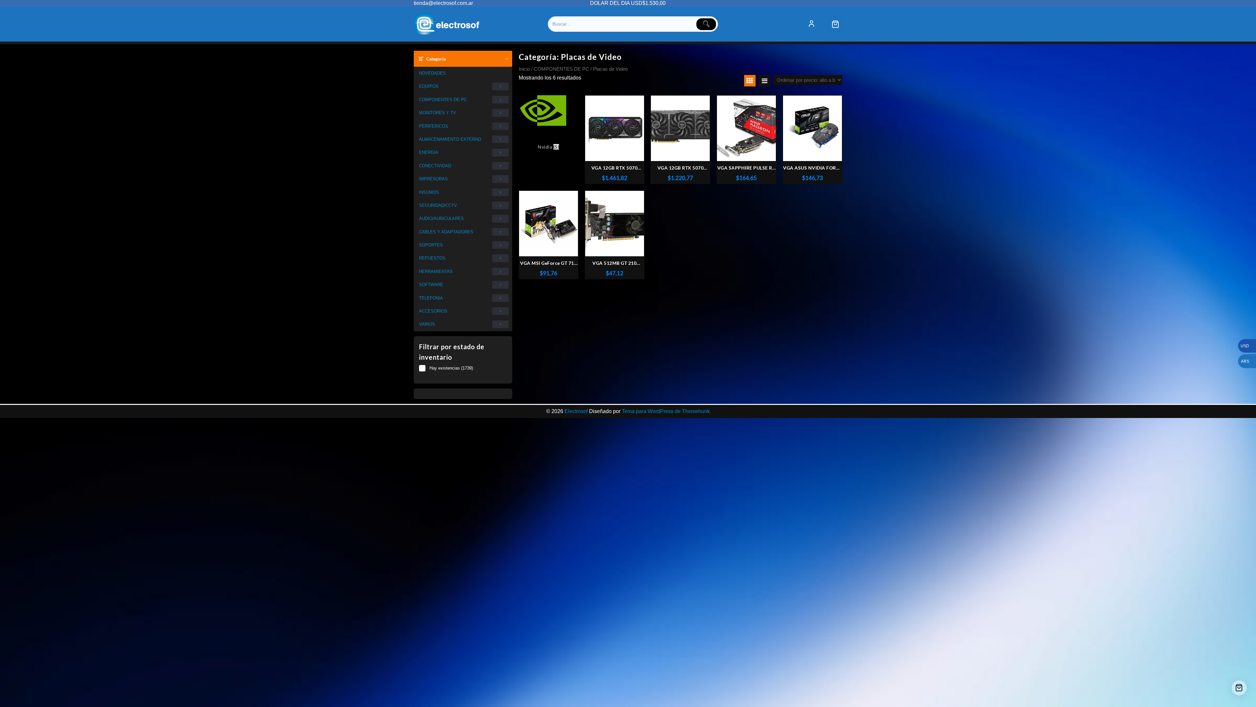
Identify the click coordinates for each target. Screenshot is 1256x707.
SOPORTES (431, 245)
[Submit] (706, 24)
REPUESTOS (432, 258)
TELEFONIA (431, 298)
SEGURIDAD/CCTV (438, 205)
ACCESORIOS (433, 311)
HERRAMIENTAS (436, 271)
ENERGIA (428, 152)
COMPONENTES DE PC (443, 99)
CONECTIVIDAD (435, 165)
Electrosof (576, 411)
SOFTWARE (431, 284)
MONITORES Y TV (437, 112)
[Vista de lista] (764, 80)
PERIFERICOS (433, 126)
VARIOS (427, 324)
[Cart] (835, 24)
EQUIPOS (429, 86)
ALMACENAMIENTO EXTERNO (450, 139)
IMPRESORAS (433, 178)
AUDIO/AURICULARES (441, 218)
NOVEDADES (432, 73)
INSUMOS (429, 192)
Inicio (524, 69)
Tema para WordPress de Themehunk (666, 411)
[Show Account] (811, 24)
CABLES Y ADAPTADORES (446, 231)
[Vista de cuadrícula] (750, 80)
